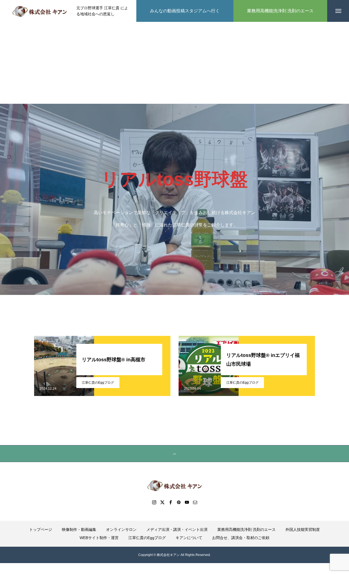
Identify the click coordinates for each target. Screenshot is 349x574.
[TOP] (174, 453)
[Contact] (195, 502)
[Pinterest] (178, 502)
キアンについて (189, 537)
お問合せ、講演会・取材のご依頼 (240, 537)
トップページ (40, 529)
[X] (162, 502)
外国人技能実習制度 (302, 529)
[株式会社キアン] (39, 11)
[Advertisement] (174, 63)
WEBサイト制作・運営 (99, 537)
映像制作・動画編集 (79, 529)
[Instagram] (154, 502)
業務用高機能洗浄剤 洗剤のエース (246, 529)
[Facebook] (170, 502)
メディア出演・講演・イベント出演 (176, 529)
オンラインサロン (121, 529)
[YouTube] (186, 502)
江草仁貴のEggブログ (98, 382)
